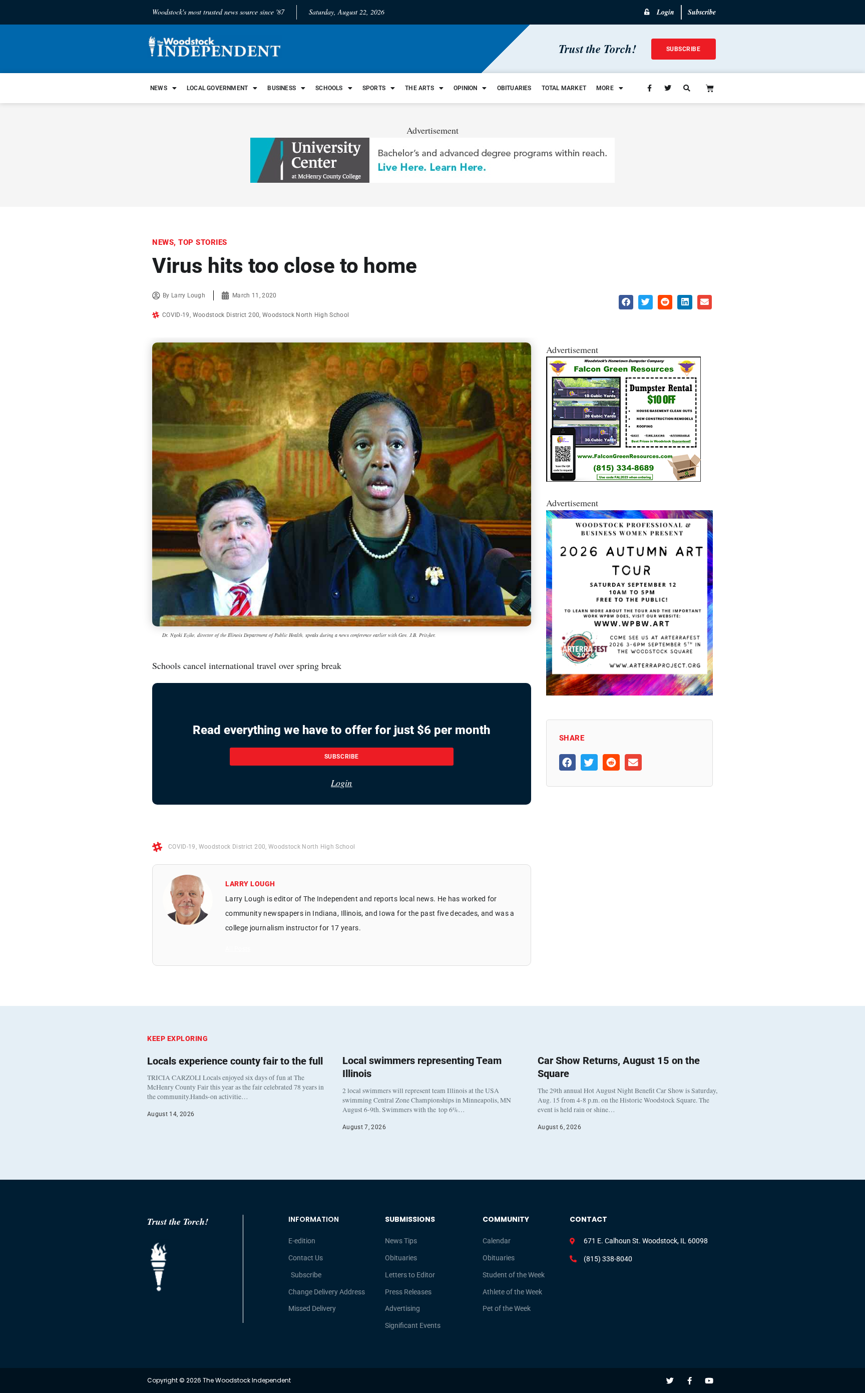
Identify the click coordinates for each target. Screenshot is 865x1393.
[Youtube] (709, 1380)
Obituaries (514, 88)
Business (281, 88)
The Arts (419, 88)
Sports (373, 88)
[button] (626, 302)
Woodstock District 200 (226, 314)
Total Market (564, 88)
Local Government (217, 88)
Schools (328, 88)
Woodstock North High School (305, 314)
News (158, 88)
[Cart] (710, 88)
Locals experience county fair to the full (235, 1061)
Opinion (465, 88)
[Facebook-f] (689, 1380)
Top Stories (202, 242)
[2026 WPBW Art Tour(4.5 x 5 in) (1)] (629, 692)
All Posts (237, 949)
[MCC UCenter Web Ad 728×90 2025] (432, 179)
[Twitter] (670, 1380)
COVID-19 (176, 314)
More (605, 88)
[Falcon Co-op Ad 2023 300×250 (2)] (623, 478)
